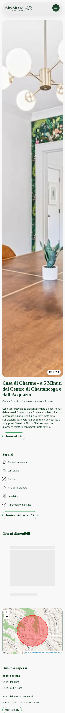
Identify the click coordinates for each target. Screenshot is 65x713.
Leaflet (26, 652)
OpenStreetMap (38, 652)
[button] (6, 612)
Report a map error (54, 652)
